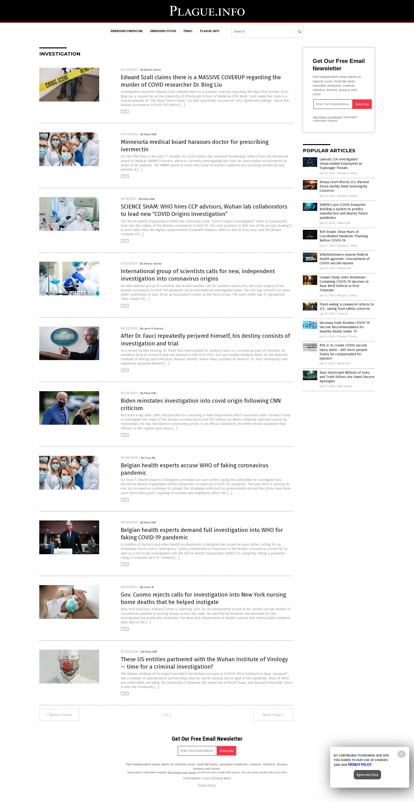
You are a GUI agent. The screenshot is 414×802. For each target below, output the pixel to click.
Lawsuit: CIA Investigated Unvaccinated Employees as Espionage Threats (341, 163)
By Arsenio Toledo (151, 263)
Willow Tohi (344, 223)
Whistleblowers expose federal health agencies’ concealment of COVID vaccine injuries (344, 259)
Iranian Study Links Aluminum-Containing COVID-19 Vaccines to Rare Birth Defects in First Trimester (344, 284)
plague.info (209, 31)
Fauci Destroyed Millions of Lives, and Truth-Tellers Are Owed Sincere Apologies (347, 377)
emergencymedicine (127, 31)
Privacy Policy (207, 785)
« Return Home (59, 715)
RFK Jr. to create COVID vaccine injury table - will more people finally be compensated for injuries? (343, 352)
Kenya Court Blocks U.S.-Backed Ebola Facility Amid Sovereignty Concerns (344, 186)
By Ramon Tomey (151, 69)
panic (188, 31)
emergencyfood (163, 31)
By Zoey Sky (148, 457)
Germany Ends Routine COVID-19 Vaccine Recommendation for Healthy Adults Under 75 (345, 327)
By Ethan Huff (148, 134)
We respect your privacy (182, 772)
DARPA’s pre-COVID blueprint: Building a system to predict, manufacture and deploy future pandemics (344, 211)
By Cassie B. (147, 587)
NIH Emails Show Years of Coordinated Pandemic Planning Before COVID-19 (344, 236)
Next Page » (273, 715)
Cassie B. (342, 313)
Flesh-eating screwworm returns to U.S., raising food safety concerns (347, 306)
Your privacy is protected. (327, 117)
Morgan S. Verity (347, 173)
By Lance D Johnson (151, 328)
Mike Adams (344, 386)
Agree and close (367, 775)
